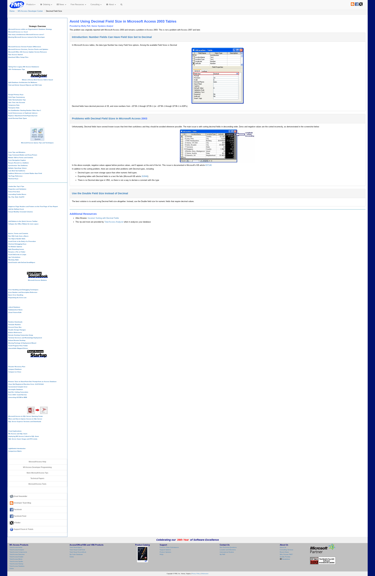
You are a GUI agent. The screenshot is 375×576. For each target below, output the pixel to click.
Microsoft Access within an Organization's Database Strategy (30, 29)
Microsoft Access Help (37, 462)
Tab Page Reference (15, 176)
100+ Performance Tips (16, 69)
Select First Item (14, 191)
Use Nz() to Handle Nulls (16, 239)
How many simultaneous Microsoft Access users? (26, 34)
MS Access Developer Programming (37, 467)
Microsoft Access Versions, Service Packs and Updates (28, 49)
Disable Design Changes (17, 330)
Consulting (95, 4)
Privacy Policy (196, 573)
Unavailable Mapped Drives (18, 348)
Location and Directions (228, 550)
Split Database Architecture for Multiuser (22, 82)
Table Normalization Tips (17, 100)
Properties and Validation (17, 189)
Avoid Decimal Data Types (17, 118)
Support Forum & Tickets (23, 529)
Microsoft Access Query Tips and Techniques (37, 143)
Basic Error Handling (15, 295)
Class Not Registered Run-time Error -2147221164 (26, 384)
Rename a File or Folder (16, 252)
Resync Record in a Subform (18, 163)
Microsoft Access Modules (37, 280)
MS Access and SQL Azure (17, 433)
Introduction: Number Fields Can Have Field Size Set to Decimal (112, 37)
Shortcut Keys (13, 178)
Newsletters (286, 559)
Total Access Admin (16, 547)
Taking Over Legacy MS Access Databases (23, 67)
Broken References (15, 332)
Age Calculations (14, 257)
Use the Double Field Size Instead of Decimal (100, 193)
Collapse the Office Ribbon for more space (23, 224)
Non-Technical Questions (228, 547)
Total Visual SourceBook (78, 552)
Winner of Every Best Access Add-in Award (37, 80)
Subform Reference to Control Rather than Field (25, 173)
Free (77, 4)
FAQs (161, 554)
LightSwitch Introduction (16, 448)
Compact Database (15, 369)
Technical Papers (37, 478)
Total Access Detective (17, 554)
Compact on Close (14, 372)
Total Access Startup (16, 564)
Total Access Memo (16, 559)
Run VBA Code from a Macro (18, 236)
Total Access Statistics (17, 566)
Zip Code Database (76, 554)
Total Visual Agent (76, 547)
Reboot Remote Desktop (16, 340)
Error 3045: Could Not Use (17, 395)
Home (12, 11)
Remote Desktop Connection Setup (20, 335)
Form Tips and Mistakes (16, 152)
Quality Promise (285, 557)
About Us (283, 547)
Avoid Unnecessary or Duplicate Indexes (23, 113)
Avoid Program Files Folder (18, 345)
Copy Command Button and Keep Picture (22, 155)
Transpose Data (13, 108)
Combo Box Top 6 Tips (16, 186)
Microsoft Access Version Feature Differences (24, 46)
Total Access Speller (16, 561)
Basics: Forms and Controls (18, 233)
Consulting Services (286, 550)
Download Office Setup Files (18, 57)
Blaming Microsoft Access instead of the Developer (26, 37)
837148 (208, 165)
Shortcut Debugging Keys (17, 244)
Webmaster (204, 573)
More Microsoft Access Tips (37, 473)
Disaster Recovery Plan (16, 366)
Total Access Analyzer (113, 222)
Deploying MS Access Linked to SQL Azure (23, 436)
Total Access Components (18, 552)
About (111, 4)
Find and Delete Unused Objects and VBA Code (25, 85)
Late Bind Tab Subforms (16, 171)
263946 (145, 176)
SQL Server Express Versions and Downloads (24, 421)
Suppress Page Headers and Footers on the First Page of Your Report (33, 206)
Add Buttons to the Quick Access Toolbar (23, 221)
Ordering (46, 4)
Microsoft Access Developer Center (37, 21)
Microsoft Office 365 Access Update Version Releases (27, 52)
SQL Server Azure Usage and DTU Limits (22, 439)
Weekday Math (13, 260)
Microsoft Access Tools (37, 484)
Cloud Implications (15, 431)
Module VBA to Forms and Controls (20, 157)
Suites (12, 568)
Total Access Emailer (16, 557)
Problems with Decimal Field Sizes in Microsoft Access (106, 118)
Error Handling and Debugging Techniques (23, 289)
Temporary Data (13, 105)
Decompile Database (15, 389)
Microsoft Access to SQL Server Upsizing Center (25, 416)
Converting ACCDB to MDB (17, 397)
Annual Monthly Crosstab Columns (20, 212)
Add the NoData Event (16, 209)
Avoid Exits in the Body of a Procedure (22, 241)
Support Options (165, 550)
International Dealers (227, 552)
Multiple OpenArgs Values (17, 168)
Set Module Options (15, 246)
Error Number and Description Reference (22, 292)
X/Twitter (17, 523)
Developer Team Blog (22, 503)
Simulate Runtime (14, 324)
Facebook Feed (19, 516)
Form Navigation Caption (17, 160)
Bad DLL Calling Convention (18, 392)
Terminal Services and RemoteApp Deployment (25, 338)
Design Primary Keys (15, 94)
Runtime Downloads (15, 322)
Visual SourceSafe (15, 312)
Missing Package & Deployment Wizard (22, 343)
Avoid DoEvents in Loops (17, 254)
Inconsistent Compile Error (17, 387)
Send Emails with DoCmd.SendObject (21, 262)
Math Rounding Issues (16, 249)
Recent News (284, 552)
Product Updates (165, 552)
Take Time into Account (16, 102)
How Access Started (15, 54)
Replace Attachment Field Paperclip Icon (22, 115)
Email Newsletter (20, 496)
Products (30, 4)
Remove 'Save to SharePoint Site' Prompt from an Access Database (32, 381)
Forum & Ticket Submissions (169, 547)
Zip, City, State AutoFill (16, 197)
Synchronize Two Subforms (18, 165)
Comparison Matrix (15, 451)
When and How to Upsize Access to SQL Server (25, 419)
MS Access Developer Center (30, 11)
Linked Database (14, 307)
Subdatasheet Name (15, 310)
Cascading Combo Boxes (17, 194)
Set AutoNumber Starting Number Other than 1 (24, 110)
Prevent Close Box (15, 327)
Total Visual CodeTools (77, 550)
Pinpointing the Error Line (17, 297)
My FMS (222, 554)
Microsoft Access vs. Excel (18, 32)
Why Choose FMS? (286, 554)
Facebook (17, 509)
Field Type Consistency (16, 97)
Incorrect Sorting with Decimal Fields (103, 218)
